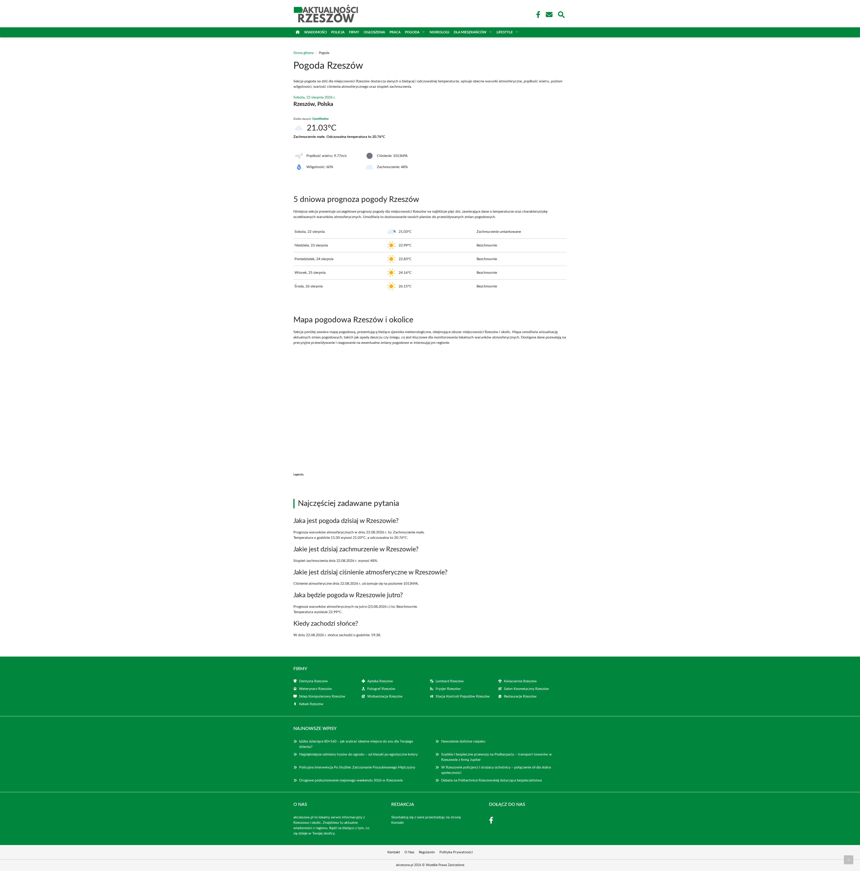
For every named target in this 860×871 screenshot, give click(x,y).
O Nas (409, 852)
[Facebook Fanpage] (536, 14)
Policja (337, 32)
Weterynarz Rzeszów (315, 689)
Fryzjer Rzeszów (448, 689)
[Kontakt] (549, 14)
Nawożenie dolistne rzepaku (463, 741)
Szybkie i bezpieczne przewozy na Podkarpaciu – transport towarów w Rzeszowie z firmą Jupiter (496, 757)
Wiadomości (315, 32)
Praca (394, 32)
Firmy (354, 32)
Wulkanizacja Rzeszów (385, 696)
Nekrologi (439, 32)
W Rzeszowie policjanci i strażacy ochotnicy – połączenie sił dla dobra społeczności (496, 770)
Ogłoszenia (374, 32)
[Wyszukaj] (561, 14)
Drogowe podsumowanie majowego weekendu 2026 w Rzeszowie (351, 780)
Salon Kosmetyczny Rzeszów (526, 689)
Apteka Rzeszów (380, 681)
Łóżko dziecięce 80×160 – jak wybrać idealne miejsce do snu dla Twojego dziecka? (356, 744)
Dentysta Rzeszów (313, 681)
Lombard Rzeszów (450, 681)
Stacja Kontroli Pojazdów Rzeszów (463, 696)
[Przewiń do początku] (848, 859)
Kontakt (397, 822)
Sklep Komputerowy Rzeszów (322, 696)
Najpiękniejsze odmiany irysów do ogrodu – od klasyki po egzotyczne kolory (359, 754)
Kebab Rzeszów (311, 704)
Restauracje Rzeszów (520, 696)
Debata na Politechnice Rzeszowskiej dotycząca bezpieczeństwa (491, 780)
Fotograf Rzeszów (381, 689)
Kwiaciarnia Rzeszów (520, 681)
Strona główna (303, 53)
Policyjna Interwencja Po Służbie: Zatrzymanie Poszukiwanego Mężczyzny (357, 767)
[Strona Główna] (297, 32)
